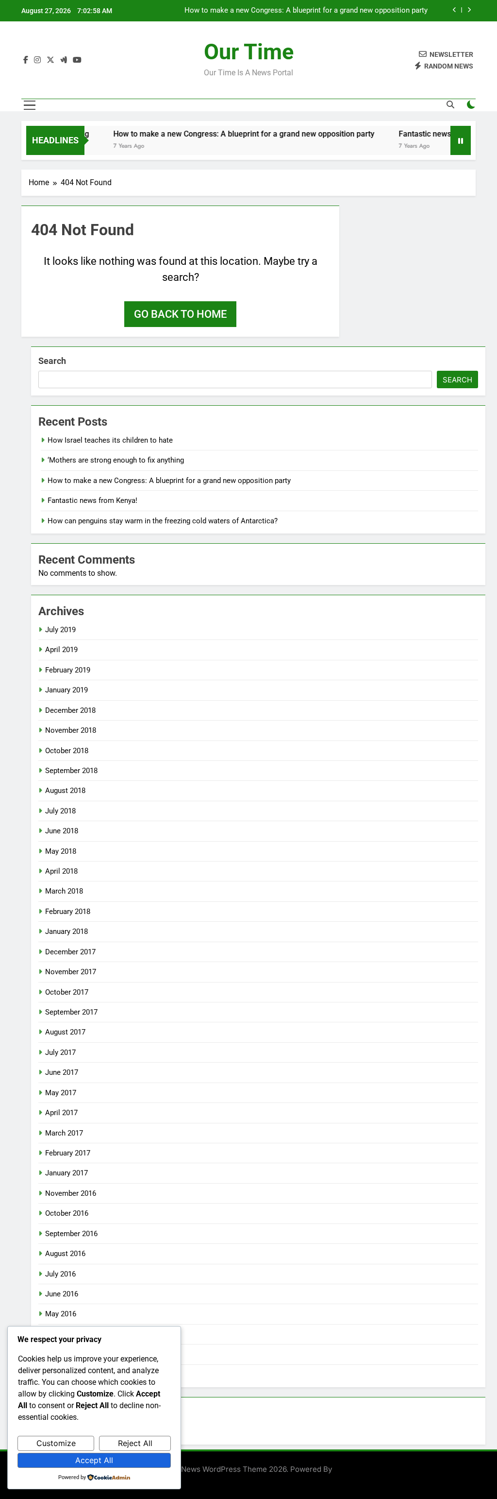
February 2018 (67, 911)
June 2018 (61, 831)
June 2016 (61, 1294)
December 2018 (70, 710)
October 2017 (66, 992)
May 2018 (60, 851)
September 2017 (71, 1012)
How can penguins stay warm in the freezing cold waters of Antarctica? (163, 521)
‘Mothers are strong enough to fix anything (116, 460)
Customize (56, 1443)
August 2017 (65, 1032)
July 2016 (60, 1274)
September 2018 (71, 770)
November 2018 (70, 730)
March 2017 (64, 1133)
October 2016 (66, 1213)
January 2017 (66, 1173)
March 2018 (64, 891)
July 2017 (60, 1052)
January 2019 (66, 690)
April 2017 (61, 1112)
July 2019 (60, 629)
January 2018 (66, 931)
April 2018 (61, 871)
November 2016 (70, 1193)
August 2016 (65, 1253)
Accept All (94, 1460)
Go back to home (180, 314)
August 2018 (65, 790)
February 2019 (67, 670)
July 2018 (60, 811)
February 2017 (67, 1153)
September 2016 (71, 1233)
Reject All (135, 1443)
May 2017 (60, 1092)
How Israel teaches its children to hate (110, 440)
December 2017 (70, 952)
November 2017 (70, 971)
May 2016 (60, 1313)
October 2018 (66, 750)
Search (52, 361)
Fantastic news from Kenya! (432, 133)
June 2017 (61, 1072)
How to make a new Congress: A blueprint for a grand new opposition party (306, 11)
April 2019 (61, 649)
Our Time (249, 52)
